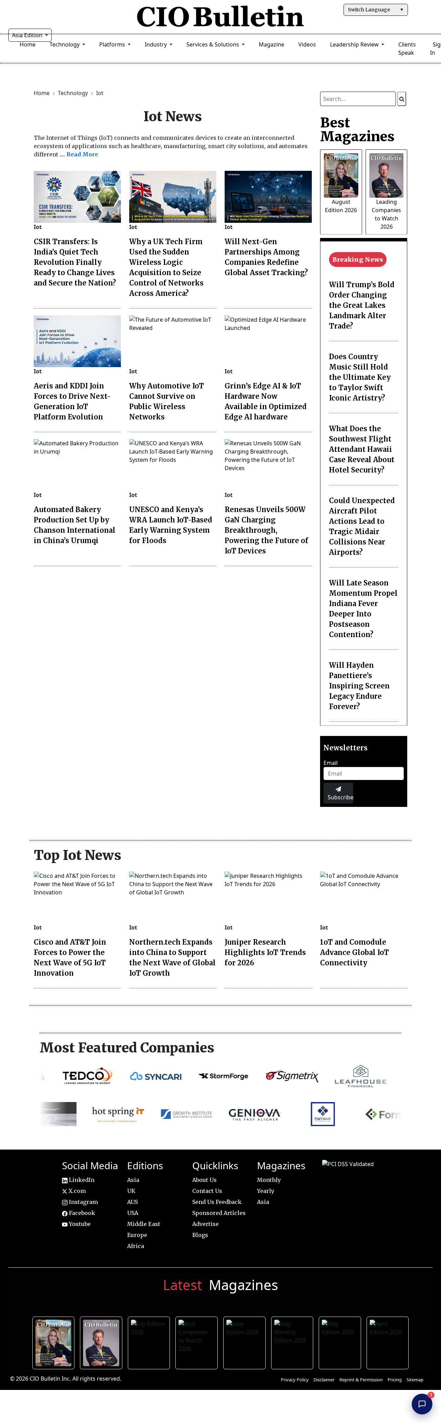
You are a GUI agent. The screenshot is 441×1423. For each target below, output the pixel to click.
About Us (204, 1179)
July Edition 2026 (151, 1342)
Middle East (143, 1224)
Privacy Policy (295, 1380)
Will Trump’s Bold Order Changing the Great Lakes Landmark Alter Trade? (361, 305)
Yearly (265, 1190)
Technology (73, 93)
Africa (135, 1246)
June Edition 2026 (246, 1342)
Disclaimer (324, 1380)
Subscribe (340, 797)
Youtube (79, 1224)
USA (132, 1212)
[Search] (401, 99)
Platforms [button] (112, 44)
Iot (99, 93)
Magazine (271, 44)
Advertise (205, 1224)
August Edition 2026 (55, 1342)
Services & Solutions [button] (213, 44)
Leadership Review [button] (355, 44)
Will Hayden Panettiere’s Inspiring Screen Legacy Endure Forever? (359, 686)
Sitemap (415, 1380)
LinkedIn (81, 1179)
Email (331, 763)
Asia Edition (28, 35)
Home (27, 44)
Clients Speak (407, 48)
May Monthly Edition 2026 (294, 1342)
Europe (137, 1235)
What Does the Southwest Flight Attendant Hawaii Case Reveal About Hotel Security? (361, 449)
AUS (132, 1201)
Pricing (395, 1380)
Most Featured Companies (127, 1047)
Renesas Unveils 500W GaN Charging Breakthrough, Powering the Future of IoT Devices (266, 530)
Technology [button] (65, 44)
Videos (307, 44)
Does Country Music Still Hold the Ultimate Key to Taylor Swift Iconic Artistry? (360, 377)
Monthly (269, 1179)
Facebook (81, 1212)
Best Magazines (357, 129)
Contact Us (207, 1190)
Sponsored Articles (219, 1212)
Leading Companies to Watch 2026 (102, 1342)
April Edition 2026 (389, 1342)
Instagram (83, 1201)
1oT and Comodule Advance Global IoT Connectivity (354, 952)
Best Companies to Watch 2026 (198, 1342)
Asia (133, 1179)
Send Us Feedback (217, 1201)
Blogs (200, 1235)
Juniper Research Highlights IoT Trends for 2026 (265, 952)
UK (131, 1190)
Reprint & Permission (361, 1380)
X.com (76, 1190)
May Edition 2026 (341, 1342)
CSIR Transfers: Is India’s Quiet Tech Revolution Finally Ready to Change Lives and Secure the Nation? (75, 262)
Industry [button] (156, 44)
